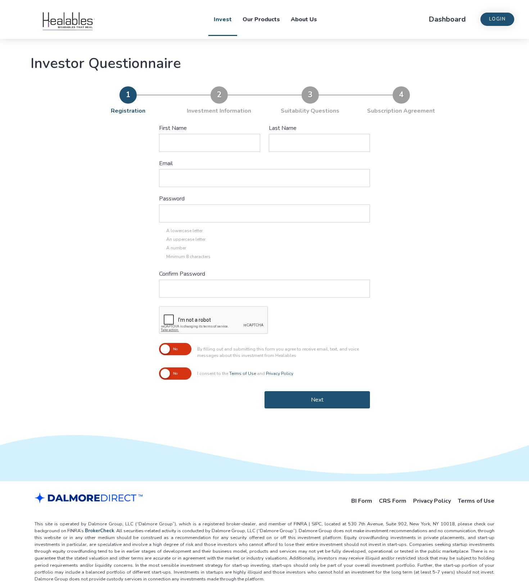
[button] (497, 19)
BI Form (361, 501)
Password (172, 199)
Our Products (261, 19)
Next (317, 400)
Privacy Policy (279, 373)
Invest (223, 19)
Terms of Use (242, 373)
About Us (304, 19)
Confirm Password (182, 274)
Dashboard (447, 19)
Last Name (283, 128)
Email (166, 163)
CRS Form (392, 501)
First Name (173, 128)
